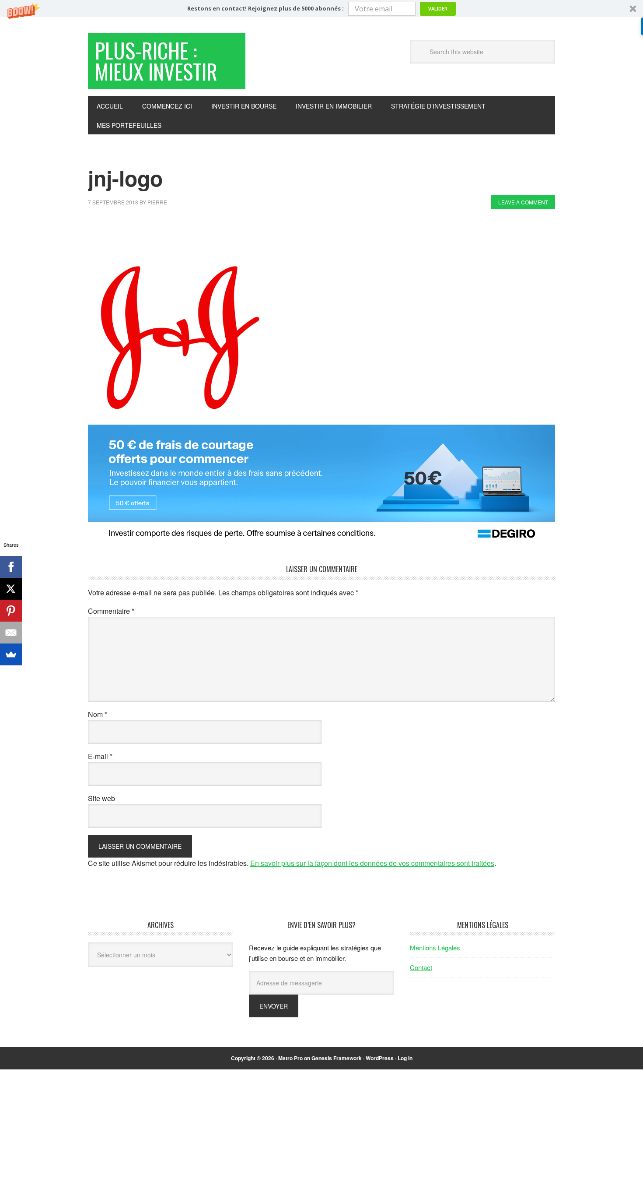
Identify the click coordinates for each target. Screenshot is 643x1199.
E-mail (100, 756)
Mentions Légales (435, 947)
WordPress (380, 1058)
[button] (321, 8)
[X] (11, 589)
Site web (101, 798)
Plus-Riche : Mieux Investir (156, 61)
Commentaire (111, 611)
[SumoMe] (11, 654)
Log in (405, 1058)
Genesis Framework (336, 1058)
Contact (421, 967)
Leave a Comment (523, 202)
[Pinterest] (11, 611)
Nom (97, 714)
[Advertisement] (247, 240)
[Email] (11, 632)
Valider (437, 8)
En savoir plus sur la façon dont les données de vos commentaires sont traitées (372, 863)
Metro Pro (290, 1058)
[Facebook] (11, 567)
